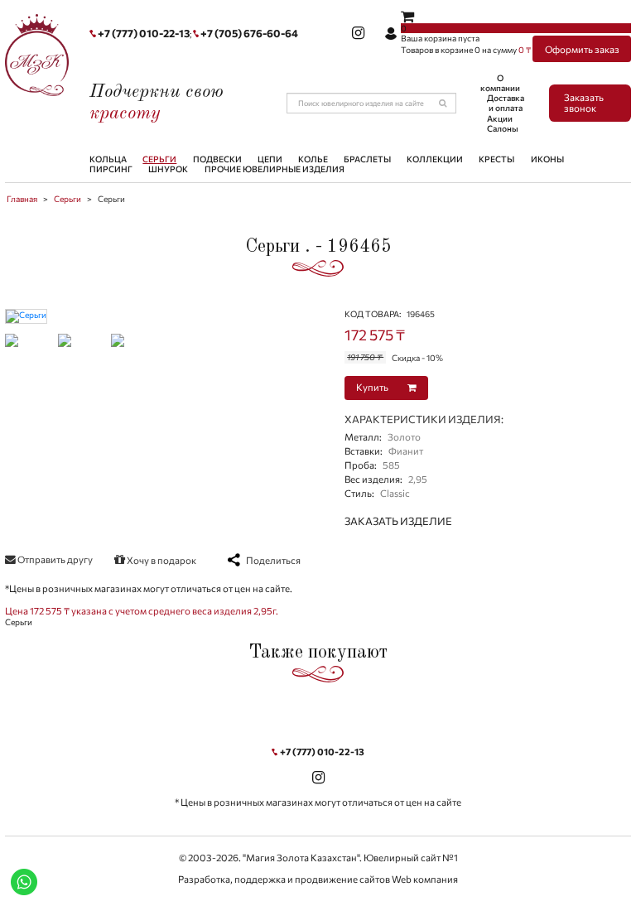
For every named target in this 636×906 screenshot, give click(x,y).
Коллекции (435, 159)
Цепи (270, 159)
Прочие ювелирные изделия (274, 169)
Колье (313, 159)
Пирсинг (110, 169)
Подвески (217, 159)
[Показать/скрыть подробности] (407, 16)
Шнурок (168, 169)
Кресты (496, 159)
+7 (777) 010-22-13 (144, 33)
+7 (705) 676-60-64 (249, 33)
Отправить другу (54, 559)
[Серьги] (26, 315)
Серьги (159, 159)
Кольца (108, 159)
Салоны (502, 128)
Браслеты (367, 159)
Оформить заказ (582, 49)
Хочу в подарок (160, 560)
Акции (500, 118)
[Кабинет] (391, 34)
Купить (373, 387)
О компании (500, 83)
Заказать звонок (584, 102)
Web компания (425, 878)
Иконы (547, 159)
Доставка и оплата (505, 103)
